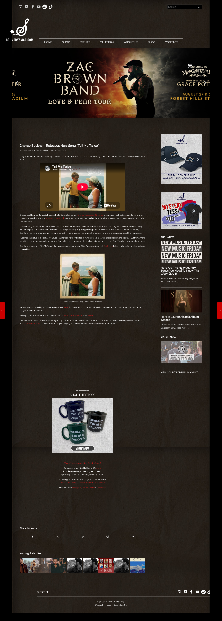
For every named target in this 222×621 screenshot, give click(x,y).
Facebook (68, 315)
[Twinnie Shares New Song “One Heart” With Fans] (219, 310)
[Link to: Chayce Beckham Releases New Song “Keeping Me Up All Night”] (58, 565)
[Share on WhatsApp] (82, 537)
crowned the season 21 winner (90, 215)
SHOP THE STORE (82, 395)
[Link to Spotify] (44, 7)
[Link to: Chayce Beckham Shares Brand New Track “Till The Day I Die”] (137, 565)
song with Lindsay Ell (54, 218)
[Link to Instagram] (20, 7)
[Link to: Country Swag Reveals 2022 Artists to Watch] (106, 565)
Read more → (172, 281)
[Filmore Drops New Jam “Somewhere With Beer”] (2, 310)
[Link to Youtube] (38, 7)
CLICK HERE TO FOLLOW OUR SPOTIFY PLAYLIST (82, 483)
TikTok (85, 488)
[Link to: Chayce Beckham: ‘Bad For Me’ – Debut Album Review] (90, 565)
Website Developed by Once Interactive (111, 605)
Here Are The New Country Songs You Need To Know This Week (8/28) (180, 270)
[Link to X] (26, 7)
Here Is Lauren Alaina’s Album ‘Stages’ (180, 318)
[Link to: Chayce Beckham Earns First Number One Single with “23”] (121, 565)
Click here (108, 246)
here (66, 307)
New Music (44, 150)
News (52, 150)
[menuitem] (48, 42)
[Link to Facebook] (32, 7)
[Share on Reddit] (107, 537)
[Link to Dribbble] (50, 7)
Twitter (90, 315)
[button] (111, 83)
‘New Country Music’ (32, 323)
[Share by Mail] (132, 537)
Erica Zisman (62, 150)
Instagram (77, 315)
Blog (37, 150)
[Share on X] (57, 537)
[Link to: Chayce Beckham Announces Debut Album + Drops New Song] (74, 565)
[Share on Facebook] (32, 537)
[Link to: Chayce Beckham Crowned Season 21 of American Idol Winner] (43, 565)
